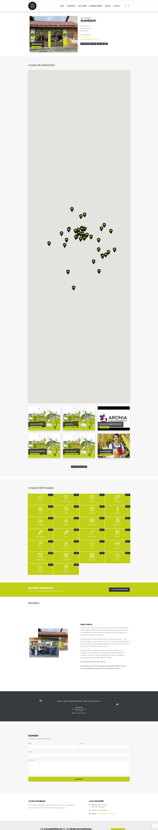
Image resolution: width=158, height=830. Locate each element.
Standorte (71, 6)
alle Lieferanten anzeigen (79, 466)
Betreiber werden (95, 6)
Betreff (30, 752)
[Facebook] (125, 6)
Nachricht (31, 760)
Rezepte (108, 6)
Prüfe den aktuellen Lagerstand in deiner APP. (45, 591)
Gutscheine (82, 6)
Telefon (93, 43)
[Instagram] (128, 6)
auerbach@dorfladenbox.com (90, 39)
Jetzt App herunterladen (119, 589)
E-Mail (99, 43)
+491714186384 (85, 37)
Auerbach (88, 20)
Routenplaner (85, 43)
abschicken (79, 779)
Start (62, 6)
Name (30, 743)
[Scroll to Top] (155, 828)
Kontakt (116, 6)
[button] (75, 231)
